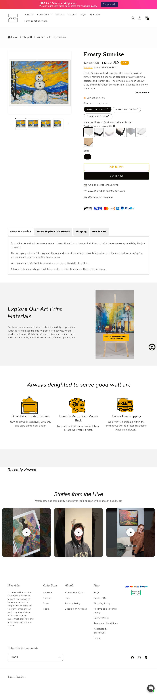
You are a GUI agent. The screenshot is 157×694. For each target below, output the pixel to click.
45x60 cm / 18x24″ (127, 109)
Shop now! (109, 4)
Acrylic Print (141, 132)
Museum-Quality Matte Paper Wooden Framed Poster (98, 132)
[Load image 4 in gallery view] (58, 123)
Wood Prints (88, 142)
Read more (142, 92)
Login (97, 638)
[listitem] (26, 532)
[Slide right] (68, 123)
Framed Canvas (120, 132)
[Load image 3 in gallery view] (45, 123)
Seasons (47, 593)
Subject (47, 598)
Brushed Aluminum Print (131, 132)
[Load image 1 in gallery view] (20, 123)
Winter (41, 37)
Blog (67, 598)
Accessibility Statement (100, 631)
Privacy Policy (72, 603)
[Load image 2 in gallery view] (33, 123)
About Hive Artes (74, 593)
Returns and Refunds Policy (105, 611)
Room (46, 609)
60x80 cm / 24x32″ (98, 116)
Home (14, 37)
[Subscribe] (59, 657)
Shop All (28, 37)
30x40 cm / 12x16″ (97, 109)
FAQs (97, 593)
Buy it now (116, 176)
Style (46, 603)
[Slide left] (11, 123)
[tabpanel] (78, 255)
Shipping (88, 67)
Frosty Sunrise (58, 37)
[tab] (20, 232)
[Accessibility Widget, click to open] (152, 347)
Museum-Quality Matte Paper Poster (88, 132)
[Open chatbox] (151, 688)
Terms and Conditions (106, 623)
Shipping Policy (102, 603)
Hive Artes (21, 677)
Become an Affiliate (76, 609)
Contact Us (100, 598)
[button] (44, 14)
